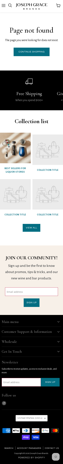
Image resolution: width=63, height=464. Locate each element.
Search (8, 448)
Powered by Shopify (31, 457)
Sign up (32, 302)
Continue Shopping (31, 52)
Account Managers (29, 448)
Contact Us (52, 448)
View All (31, 228)
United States (30, 418)
